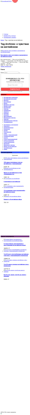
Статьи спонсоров (9, 140)
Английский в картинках (11, 97)
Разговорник (7, 132)
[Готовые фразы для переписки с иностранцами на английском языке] (16, 240)
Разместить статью (10, 36)
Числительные (8, 148)
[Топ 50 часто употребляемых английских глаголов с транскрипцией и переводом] (16, 251)
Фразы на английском (10, 146)
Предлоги (6, 126)
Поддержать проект (10, 37)
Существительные (9, 142)
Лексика (6, 115)
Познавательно (8, 122)
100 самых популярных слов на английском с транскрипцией (13, 163)
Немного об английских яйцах (13, 199)
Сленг (5, 133)
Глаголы (6, 109)
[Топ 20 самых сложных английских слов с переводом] (16, 261)
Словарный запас (9, 136)
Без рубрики (7, 102)
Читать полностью (6, 66)
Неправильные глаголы (11, 120)
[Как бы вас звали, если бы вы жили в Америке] (16, 271)
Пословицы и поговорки (11, 124)
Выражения (7, 107)
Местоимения (8, 116)
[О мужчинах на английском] (12, 178)
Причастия (7, 129)
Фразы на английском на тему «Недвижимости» (13, 173)
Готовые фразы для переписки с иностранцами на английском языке (15, 244)
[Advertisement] (15, 17)
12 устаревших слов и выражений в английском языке (14, 191)
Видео (5, 103)
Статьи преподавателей (10, 139)
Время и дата (7, 106)
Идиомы (6, 113)
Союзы (6, 138)
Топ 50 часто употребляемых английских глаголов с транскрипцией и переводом (16, 254)
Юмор (5, 149)
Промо (6, 130)
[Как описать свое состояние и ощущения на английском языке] (15, 52)
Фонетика (6, 143)
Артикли (6, 100)
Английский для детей (10, 99)
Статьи (6, 34)
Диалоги (6, 112)
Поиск (2, 72)
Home (2, 40)
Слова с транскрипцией (10, 135)
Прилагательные (8, 127)
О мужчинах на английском (12, 181)
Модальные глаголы (10, 117)
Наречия (6, 119)
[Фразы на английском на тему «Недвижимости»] (16, 169)
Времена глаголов (9, 104)
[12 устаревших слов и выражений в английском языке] (16, 187)
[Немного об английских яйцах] (12, 196)
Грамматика (7, 110)
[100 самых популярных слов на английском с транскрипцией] (16, 159)
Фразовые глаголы (9, 145)
